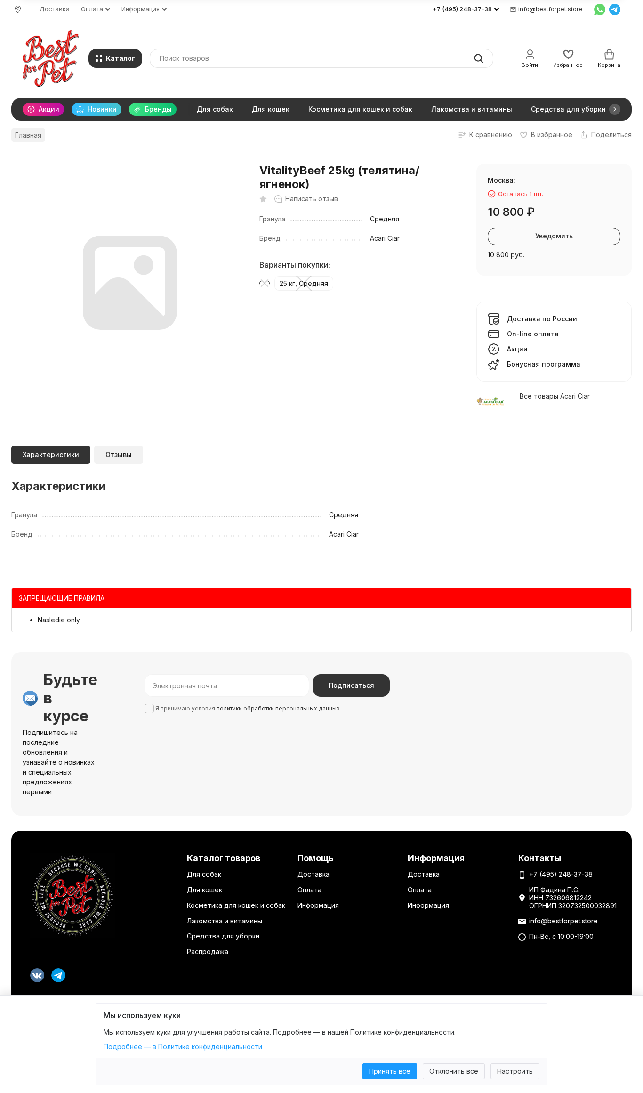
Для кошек (270, 109)
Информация (318, 905)
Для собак (215, 109)
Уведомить (554, 236)
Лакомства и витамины (471, 109)
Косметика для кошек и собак (360, 109)
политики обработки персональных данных (278, 708)
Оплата (309, 890)
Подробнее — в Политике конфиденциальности (183, 1047)
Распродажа (207, 951)
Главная (28, 135)
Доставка (55, 9)
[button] (614, 109)
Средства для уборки (568, 109)
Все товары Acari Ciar (555, 396)
